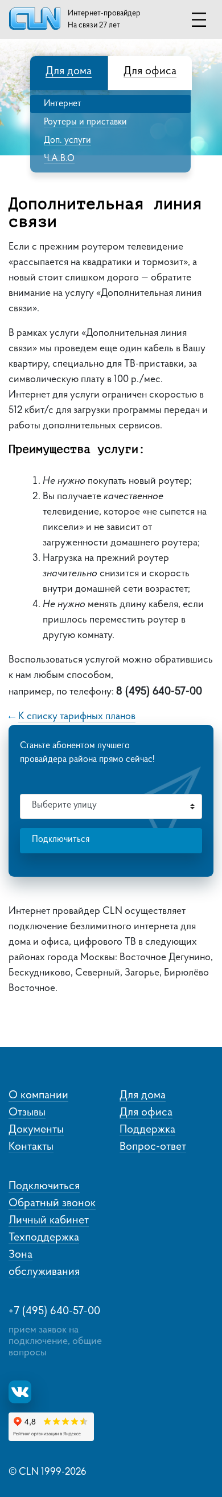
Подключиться (60, 839)
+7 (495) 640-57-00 (54, 1311)
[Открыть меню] (199, 19)
